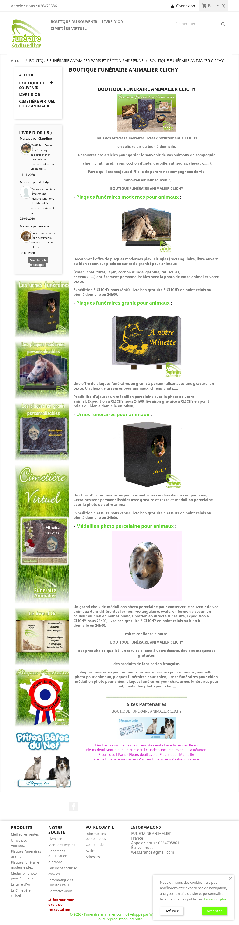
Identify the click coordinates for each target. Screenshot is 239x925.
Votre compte (100, 827)
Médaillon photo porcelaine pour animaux (125, 526)
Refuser (172, 911)
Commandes (95, 844)
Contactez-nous (60, 891)
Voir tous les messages (39, 262)
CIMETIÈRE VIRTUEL (69, 28)
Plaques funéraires (154, 759)
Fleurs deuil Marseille (177, 754)
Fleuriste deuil (149, 745)
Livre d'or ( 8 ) (35, 132)
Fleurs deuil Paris (112, 754)
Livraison (55, 839)
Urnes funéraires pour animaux (112, 414)
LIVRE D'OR (112, 21)
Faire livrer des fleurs (181, 745)
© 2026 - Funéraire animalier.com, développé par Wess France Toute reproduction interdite (119, 916)
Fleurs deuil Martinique (104, 749)
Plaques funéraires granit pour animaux (123, 303)
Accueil (26, 75)
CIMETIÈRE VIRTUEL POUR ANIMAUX (37, 104)
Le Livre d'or (20, 884)
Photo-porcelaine (185, 759)
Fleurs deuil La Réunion (187, 749)
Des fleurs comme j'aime (115, 745)
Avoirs (90, 850)
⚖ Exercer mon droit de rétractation (61, 904)
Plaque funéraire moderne (114, 759)
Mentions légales (61, 845)
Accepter (214, 911)
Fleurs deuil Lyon (143, 754)
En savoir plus (215, 899)
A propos (55, 862)
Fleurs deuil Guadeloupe (146, 749)
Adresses (93, 857)
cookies (54, 874)
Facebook (73, 806)
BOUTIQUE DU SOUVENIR (74, 21)
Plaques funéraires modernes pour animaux (127, 197)
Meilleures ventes (25, 834)
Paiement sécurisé (62, 868)
